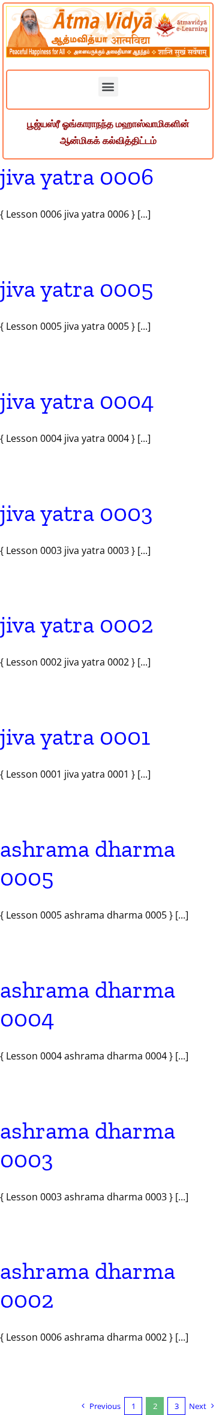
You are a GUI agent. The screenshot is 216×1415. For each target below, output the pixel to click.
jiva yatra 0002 (77, 624)
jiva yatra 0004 (77, 400)
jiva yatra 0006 (77, 176)
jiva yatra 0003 (76, 512)
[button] (108, 87)
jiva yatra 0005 (76, 288)
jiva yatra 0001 (75, 736)
